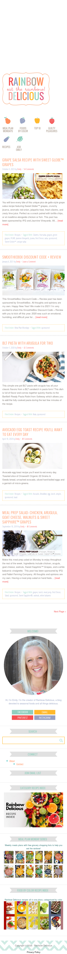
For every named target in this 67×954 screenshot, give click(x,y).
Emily (19, 169)
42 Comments (29, 347)
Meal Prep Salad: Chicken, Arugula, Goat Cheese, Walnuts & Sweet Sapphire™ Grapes (29, 517)
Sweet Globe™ (10, 241)
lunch (53, 493)
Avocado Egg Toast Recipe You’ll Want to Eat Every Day (32, 432)
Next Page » (60, 611)
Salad (7, 595)
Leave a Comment (29, 261)
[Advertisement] (33, 34)
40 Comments (32, 526)
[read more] (41, 317)
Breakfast (43, 493)
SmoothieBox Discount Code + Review (31, 257)
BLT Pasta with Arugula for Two (27, 343)
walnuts (36, 595)
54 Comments (29, 169)
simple (58, 493)
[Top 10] (37, 125)
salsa (46, 238)
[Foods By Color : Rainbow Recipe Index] (23, 125)
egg (49, 493)
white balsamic (45, 595)
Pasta (34, 414)
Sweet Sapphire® (26, 595)
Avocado (36, 493)
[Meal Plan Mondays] (8, 125)
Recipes (17, 234)
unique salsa (21, 241)
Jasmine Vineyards (22, 238)
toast (15, 497)
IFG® (13, 238)
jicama (32, 238)
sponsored (53, 238)
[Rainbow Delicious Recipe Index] (6, 144)
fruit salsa (43, 234)
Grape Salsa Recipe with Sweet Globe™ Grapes (33, 162)
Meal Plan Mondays (22, 327)
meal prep (47, 592)
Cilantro (36, 234)
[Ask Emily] (19, 144)
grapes (49, 234)
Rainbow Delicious (34, 88)
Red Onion (40, 238)
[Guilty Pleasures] (52, 125)
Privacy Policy (33, 952)
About (12, 760)
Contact (19, 763)
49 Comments (27, 438)
